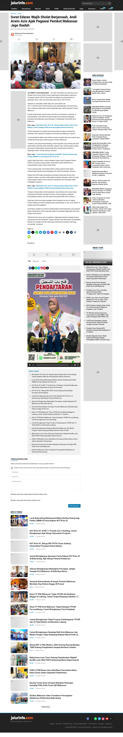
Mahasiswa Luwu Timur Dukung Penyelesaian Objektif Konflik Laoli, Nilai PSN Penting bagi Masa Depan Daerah (55, 435)
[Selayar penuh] (78, 365)
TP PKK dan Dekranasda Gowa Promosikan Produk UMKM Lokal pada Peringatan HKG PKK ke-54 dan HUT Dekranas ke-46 (97, 315)
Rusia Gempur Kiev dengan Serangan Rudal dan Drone (101, 100)
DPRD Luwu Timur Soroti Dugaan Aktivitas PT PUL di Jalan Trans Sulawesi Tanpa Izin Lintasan (97, 299)
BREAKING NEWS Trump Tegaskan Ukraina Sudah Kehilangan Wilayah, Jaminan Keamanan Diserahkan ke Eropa (102, 156)
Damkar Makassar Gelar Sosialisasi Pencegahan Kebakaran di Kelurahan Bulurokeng (53, 451)
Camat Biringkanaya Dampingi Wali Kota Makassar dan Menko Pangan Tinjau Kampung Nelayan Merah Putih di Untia (53, 429)
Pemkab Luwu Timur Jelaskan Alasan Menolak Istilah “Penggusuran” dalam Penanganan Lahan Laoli (98, 293)
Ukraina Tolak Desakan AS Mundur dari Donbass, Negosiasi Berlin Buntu (101, 182)
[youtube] (44, 268)
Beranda (13, 13)
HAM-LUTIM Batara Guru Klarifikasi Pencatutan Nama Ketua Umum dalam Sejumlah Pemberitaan (54, 440)
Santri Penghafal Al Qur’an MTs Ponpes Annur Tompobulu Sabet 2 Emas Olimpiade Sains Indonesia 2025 (101, 165)
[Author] (13, 34)
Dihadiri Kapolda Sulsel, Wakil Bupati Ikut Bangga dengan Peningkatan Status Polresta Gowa (98, 338)
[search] (109, 3)
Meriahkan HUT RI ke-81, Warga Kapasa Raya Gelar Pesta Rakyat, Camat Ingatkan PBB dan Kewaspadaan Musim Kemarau (54, 376)
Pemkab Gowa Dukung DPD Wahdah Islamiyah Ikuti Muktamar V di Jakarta (98, 330)
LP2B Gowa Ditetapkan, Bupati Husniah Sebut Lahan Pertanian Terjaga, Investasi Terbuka (97, 322)
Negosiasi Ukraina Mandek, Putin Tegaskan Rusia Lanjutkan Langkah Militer (101, 137)
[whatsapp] (35, 268)
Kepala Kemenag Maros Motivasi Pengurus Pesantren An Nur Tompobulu (102, 173)
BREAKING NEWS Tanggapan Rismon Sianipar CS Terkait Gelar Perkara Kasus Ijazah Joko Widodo (102, 191)
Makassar (36, 261)
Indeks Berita (45, 707)
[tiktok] (47, 268)
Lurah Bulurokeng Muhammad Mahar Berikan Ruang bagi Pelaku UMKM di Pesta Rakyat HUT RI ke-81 (54, 381)
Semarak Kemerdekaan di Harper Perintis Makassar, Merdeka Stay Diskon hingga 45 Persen (54, 408)
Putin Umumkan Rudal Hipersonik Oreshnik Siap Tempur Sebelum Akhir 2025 (102, 127)
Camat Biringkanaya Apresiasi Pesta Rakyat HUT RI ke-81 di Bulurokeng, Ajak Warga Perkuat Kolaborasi (52, 397)
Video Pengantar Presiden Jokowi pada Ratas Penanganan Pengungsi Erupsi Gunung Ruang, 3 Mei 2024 (101, 201)
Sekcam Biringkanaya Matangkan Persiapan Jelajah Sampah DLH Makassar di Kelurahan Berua (54, 402)
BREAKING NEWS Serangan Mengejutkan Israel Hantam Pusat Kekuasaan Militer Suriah (101, 109)
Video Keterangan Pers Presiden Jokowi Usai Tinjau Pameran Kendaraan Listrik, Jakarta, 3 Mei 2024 (101, 210)
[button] (54, 320)
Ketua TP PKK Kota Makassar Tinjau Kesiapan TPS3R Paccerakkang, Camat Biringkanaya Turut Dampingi (55, 419)
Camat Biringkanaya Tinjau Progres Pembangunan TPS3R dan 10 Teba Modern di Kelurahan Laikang (54, 424)
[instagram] (41, 268)
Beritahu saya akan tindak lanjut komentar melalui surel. (29, 494)
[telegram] (38, 268)
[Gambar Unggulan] (46, 65)
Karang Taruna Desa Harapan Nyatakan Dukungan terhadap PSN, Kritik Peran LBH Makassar (54, 445)
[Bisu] (75, 365)
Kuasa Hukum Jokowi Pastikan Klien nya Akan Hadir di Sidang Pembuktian (102, 82)
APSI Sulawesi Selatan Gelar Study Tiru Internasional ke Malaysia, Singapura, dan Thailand (98, 307)
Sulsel (19, 13)
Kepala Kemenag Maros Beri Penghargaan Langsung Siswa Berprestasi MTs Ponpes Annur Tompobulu (101, 146)
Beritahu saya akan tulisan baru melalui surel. (25, 500)
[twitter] (33, 268)
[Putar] (30, 365)
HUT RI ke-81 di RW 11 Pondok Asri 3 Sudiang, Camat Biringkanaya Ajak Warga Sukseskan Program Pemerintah (54, 386)
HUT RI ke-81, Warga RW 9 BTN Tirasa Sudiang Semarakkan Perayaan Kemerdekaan (52, 392)
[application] (54, 320)
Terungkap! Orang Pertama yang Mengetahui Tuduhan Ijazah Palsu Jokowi (101, 91)
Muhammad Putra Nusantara (24, 33)
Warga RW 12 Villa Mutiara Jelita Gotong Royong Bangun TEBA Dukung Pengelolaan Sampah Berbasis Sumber (55, 646)
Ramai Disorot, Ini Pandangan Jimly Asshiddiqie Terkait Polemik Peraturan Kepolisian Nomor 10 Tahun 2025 (102, 118)
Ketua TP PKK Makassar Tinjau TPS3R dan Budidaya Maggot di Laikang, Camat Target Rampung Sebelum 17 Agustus (53, 413)
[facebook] (30, 268)
